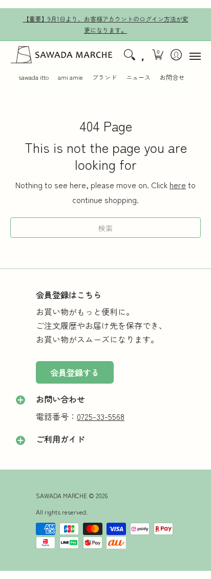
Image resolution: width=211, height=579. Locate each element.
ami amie (70, 77)
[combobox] (105, 227)
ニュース (138, 77)
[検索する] (129, 55)
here (178, 185)
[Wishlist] (143, 55)
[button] (158, 55)
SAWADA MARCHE (61, 495)
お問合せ (172, 77)
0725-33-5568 (100, 416)
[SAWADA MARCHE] (61, 55)
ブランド (104, 77)
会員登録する (74, 372)
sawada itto (33, 77)
